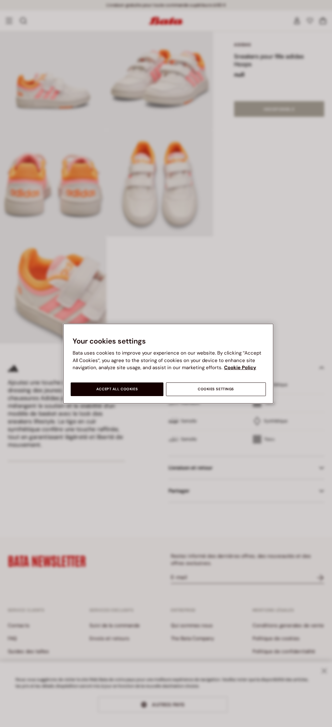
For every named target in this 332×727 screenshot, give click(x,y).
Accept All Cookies (117, 389)
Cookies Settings (216, 389)
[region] (168, 363)
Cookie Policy (240, 367)
